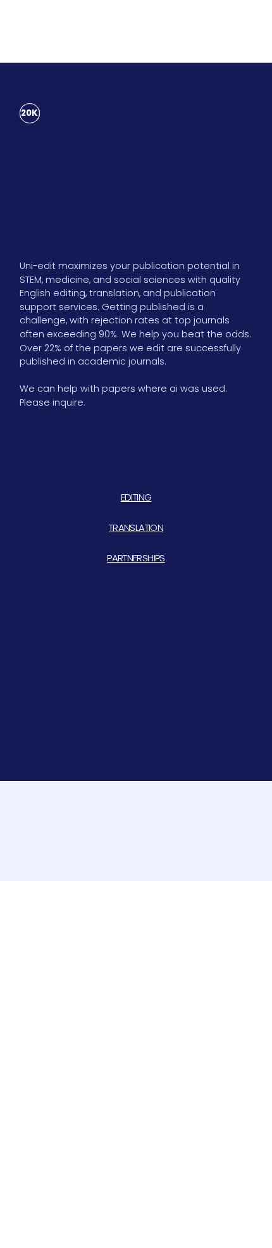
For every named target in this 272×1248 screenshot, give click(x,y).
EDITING (136, 497)
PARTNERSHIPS (135, 558)
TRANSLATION (136, 527)
